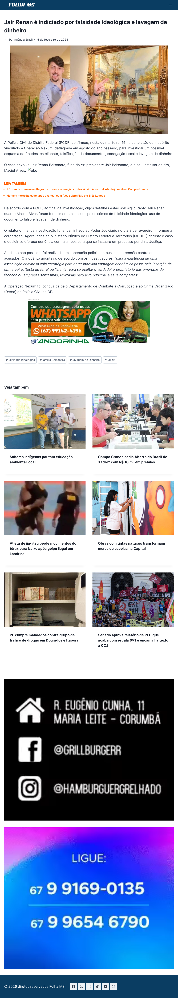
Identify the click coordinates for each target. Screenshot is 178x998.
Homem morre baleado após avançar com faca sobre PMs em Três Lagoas (56, 195)
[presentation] (45, 421)
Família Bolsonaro (52, 360)
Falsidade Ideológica (20, 360)
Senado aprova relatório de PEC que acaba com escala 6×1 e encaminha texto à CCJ (133, 640)
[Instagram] (89, 986)
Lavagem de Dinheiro (85, 360)
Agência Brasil (23, 39)
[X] (81, 986)
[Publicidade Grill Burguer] (89, 819)
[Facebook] (73, 986)
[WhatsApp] (113, 986)
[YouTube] (105, 986)
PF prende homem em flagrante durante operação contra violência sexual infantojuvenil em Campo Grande (77, 189)
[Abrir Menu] (170, 4)
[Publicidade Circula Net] (89, 968)
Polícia (110, 360)
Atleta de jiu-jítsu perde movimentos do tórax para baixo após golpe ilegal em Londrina (43, 548)
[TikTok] (97, 986)
